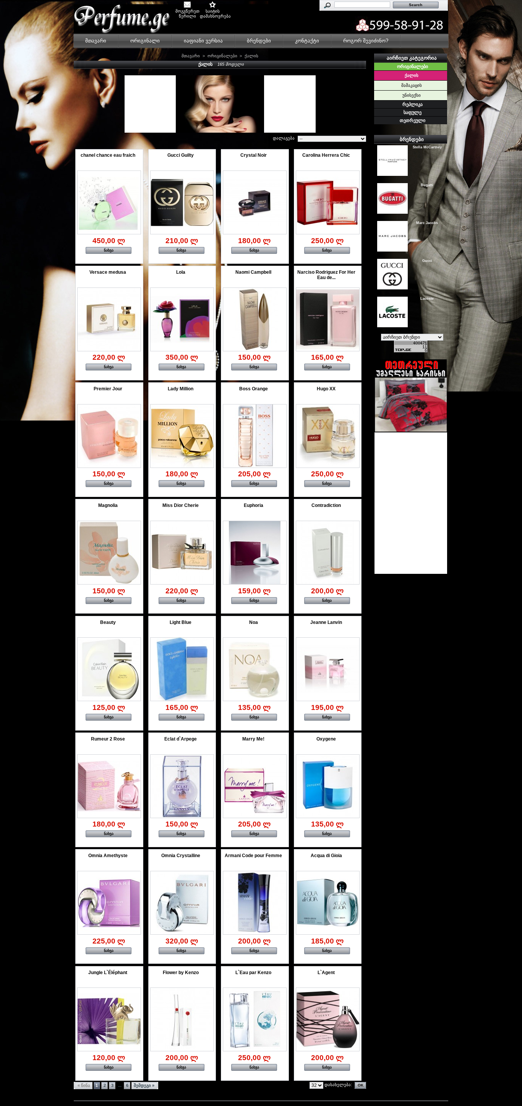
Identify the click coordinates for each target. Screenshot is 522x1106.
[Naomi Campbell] (255, 319)
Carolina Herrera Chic (326, 155)
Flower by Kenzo (181, 972)
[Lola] (182, 319)
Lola (180, 272)
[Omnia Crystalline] (182, 903)
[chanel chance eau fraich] (109, 202)
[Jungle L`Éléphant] (109, 1019)
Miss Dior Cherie (180, 505)
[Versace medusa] (109, 319)
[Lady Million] (182, 436)
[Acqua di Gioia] (328, 903)
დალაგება (284, 138)
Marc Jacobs (427, 222)
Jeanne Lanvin (326, 622)
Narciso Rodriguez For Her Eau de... (326, 275)
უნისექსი (411, 95)
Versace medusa (107, 272)
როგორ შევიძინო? (365, 41)
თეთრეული (412, 120)
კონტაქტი (307, 41)
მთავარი (95, 41)
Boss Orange (253, 388)
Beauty (108, 622)
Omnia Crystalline (180, 855)
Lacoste (427, 298)
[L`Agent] (328, 1019)
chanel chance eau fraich (108, 155)
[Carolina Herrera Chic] (328, 202)
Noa (253, 622)
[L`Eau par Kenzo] (255, 1019)
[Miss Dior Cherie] (182, 553)
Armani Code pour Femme (253, 855)
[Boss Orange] (255, 436)
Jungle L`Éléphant (107, 972)
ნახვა (108, 250)
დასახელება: (338, 1084)
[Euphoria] (255, 553)
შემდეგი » (144, 1085)
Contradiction (326, 505)
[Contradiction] (328, 553)
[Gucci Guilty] (182, 202)
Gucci (427, 260)
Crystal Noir (253, 155)
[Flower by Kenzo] (182, 1019)
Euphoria (253, 505)
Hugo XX (326, 388)
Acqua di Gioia (326, 855)
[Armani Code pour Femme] (255, 903)
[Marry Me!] (255, 786)
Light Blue (180, 622)
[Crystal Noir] (255, 202)
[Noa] (255, 669)
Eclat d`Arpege (180, 739)
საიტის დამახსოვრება (212, 12)
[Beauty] (109, 669)
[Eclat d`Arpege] (182, 786)
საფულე (412, 112)
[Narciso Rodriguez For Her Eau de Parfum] (328, 319)
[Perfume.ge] (124, 22)
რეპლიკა (412, 104)
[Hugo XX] (328, 436)
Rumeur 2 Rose (108, 739)
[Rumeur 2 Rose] (109, 786)
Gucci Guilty (180, 155)
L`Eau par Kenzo (253, 972)
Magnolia (108, 505)
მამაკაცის (411, 85)
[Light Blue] (182, 669)
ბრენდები (259, 41)
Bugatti (427, 185)
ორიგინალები (222, 56)
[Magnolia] (109, 553)
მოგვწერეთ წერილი (187, 12)
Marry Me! (253, 739)
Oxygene (326, 739)
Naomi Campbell (253, 272)
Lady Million (180, 388)
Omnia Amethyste (108, 855)
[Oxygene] (328, 786)
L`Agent (326, 972)
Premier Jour (108, 388)
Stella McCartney (427, 147)
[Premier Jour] (109, 436)
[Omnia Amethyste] (109, 903)
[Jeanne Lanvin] (328, 669)
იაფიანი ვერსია (203, 41)
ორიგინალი (145, 41)
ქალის (411, 75)
